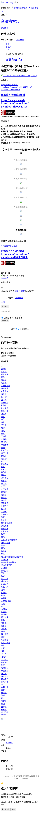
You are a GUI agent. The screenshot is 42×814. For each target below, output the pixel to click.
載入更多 (5, 306)
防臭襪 (4, 383)
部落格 (8, 47)
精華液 (4, 693)
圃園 (3, 704)
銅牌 (3, 596)
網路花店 (4, 579)
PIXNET (10, 776)
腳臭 (3, 377)
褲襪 (3, 631)
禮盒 (3, 422)
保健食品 (4, 503)
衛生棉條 (4, 677)
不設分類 (20, 40)
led (2, 606)
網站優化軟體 (6, 565)
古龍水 (4, 701)
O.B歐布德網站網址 (13, 95)
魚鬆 (3, 417)
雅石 (3, 534)
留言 (23, 291)
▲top (3, 302)
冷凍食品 (4, 445)
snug (2, 461)
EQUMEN (5, 712)
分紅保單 (4, 526)
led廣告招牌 (6, 601)
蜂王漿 (4, 509)
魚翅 (3, 448)
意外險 (4, 520)
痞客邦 (17, 291)
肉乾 (3, 431)
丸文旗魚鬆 (5, 643)
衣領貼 (4, 369)
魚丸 (3, 434)
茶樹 (3, 696)
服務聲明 (25, 778)
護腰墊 (4, 551)
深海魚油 (4, 515)
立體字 (4, 593)
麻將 (3, 646)
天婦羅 (4, 436)
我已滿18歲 (6, 809)
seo (2, 684)
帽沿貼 (4, 372)
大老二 (4, 648)
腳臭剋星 (4, 374)
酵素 (3, 517)
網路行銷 (4, 682)
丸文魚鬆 (4, 640)
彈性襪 (4, 629)
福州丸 (4, 442)
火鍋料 (4, 439)
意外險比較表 (6, 523)
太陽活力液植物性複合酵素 (12, 557)
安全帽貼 (4, 391)
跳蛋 (3, 665)
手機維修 (4, 671)
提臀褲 (4, 715)
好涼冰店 (4, 389)
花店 (3, 576)
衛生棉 (4, 674)
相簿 (7, 44)
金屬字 (4, 598)
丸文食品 (4, 408)
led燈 (3, 604)
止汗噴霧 (4, 403)
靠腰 (3, 546)
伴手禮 (4, 425)
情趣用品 (4, 660)
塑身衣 (4, 707)
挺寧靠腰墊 (5, 543)
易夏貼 (4, 394)
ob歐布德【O (14, 59)
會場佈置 (4, 584)
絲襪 (3, 637)
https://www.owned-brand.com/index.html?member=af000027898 (15, 103)
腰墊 (3, 548)
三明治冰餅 (5, 386)
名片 (7, 50)
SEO (3, 573)
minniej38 (4, 278)
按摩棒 (4, 662)
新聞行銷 (4, 687)
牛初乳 (4, 512)
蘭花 (3, 537)
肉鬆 (3, 419)
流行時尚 (19, 298)
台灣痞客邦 (10, 21)
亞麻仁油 (4, 506)
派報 (3, 590)
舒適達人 (4, 679)
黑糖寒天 (4, 560)
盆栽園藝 (4, 531)
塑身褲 (4, 710)
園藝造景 (4, 529)
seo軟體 (4, 568)
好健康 (4, 500)
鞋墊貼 (4, 405)
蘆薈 (3, 690)
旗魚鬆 (4, 414)
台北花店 (4, 587)
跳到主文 (4, 28)
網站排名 (4, 571)
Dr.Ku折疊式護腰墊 (9, 540)
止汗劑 (4, 400)
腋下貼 (4, 397)
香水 (3, 698)
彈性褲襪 (4, 634)
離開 (13, 809)
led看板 (4, 615)
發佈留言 (5, 321)
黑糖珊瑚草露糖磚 (8, 562)
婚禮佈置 (4, 581)
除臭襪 (4, 380)
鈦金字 (4, 612)
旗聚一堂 (4, 411)
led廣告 (4, 609)
